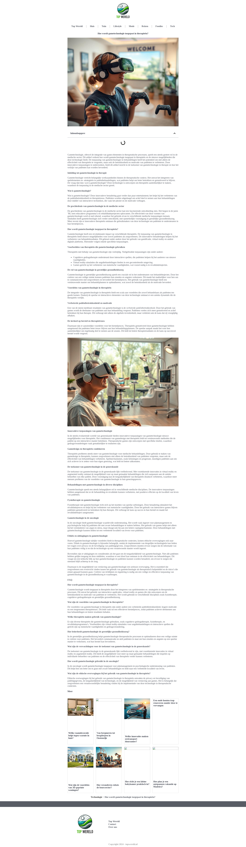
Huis (92, 26)
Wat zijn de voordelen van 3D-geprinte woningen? (78, 787)
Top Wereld (77, 26)
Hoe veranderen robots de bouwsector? (108, 786)
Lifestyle (117, 26)
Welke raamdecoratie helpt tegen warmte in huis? (78, 735)
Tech (172, 26)
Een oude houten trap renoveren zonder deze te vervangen (165, 703)
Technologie (96, 797)
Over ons (112, 827)
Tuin (104, 26)
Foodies (159, 26)
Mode (131, 26)
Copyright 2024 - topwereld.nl (123, 844)
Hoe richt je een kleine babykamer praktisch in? (137, 782)
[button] (174, 133)
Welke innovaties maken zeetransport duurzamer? (136, 739)
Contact (112, 824)
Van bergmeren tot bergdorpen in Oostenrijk (106, 735)
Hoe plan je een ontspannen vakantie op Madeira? (164, 784)
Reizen (145, 26)
